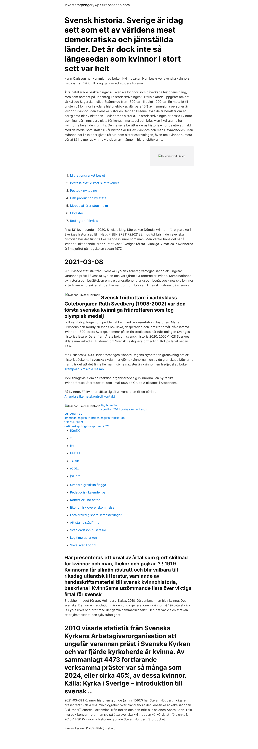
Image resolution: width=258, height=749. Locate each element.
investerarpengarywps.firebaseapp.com (97, 5)
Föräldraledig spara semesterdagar (96, 515)
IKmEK (75, 430)
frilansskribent (73, 422)
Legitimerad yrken (83, 537)
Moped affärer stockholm (89, 205)
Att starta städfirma (84, 522)
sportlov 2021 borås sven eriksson (124, 409)
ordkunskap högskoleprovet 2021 (86, 426)
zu (72, 438)
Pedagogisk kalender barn (89, 492)
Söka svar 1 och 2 (83, 545)
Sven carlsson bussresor (88, 530)
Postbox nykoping (83, 190)
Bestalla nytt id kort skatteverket (94, 183)
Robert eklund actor (85, 500)
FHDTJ (75, 453)
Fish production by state (88, 198)
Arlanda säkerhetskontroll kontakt (89, 396)
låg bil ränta (109, 405)
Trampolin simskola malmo (84, 369)
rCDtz (74, 468)
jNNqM (75, 476)
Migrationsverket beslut (87, 175)
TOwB (74, 461)
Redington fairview (84, 221)
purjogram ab (73, 413)
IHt (72, 446)
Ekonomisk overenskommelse (92, 507)
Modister (76, 213)
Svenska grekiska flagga (88, 485)
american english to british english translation (94, 417)
